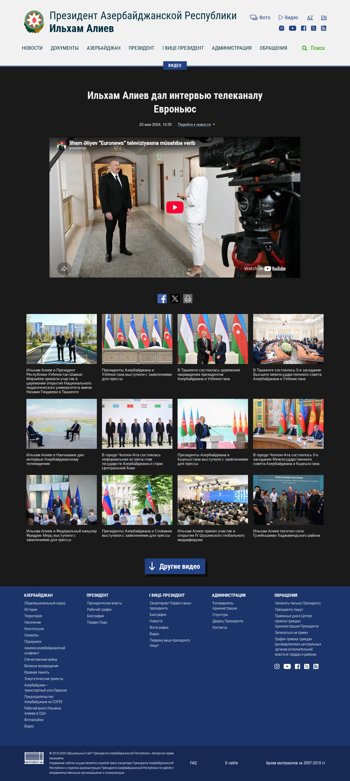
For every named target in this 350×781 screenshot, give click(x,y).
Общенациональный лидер (44, 603)
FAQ (193, 763)
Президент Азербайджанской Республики (143, 15)
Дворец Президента (227, 621)
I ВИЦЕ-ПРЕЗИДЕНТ (183, 48)
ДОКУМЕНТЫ (65, 48)
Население (32, 622)
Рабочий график (99, 609)
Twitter (313, 28)
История (30, 609)
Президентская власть (104, 603)
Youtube (292, 28)
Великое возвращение (41, 666)
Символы (31, 635)
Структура (220, 614)
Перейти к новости (194, 124)
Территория (33, 616)
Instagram (281, 28)
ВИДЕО (175, 65)
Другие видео (179, 566)
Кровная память (36, 672)
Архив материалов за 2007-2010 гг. (296, 763)
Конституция (34, 628)
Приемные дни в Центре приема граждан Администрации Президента (297, 621)
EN (324, 17)
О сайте (231, 763)
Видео (291, 17)
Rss (323, 28)
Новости (156, 621)
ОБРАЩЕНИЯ (273, 48)
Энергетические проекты (43, 678)
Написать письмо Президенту (298, 603)
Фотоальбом (34, 719)
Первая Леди (97, 622)
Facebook (303, 28)
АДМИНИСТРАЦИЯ (232, 48)
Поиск (318, 48)
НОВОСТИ (32, 48)
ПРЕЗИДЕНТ (141, 48)
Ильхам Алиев (81, 28)
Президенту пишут (289, 609)
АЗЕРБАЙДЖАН (103, 48)
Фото (264, 17)
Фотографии (159, 627)
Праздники (32, 641)
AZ (310, 17)
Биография (95, 616)
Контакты (219, 627)
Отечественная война (40, 659)
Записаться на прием (291, 632)
